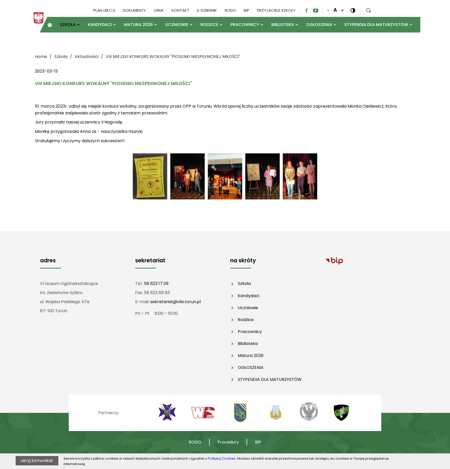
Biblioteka (248, 344)
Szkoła (244, 283)
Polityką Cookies (222, 458)
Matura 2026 (251, 356)
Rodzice (246, 320)
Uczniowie (248, 308)
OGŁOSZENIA (251, 367)
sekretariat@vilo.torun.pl (175, 302)
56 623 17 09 (156, 283)
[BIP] (334, 261)
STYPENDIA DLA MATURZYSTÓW (270, 379)
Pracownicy (250, 332)
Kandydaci (248, 296)
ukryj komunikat (37, 461)
